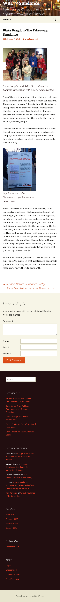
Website (7, 353)
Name (6, 341)
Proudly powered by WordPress (30, 596)
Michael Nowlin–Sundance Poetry (24, 284)
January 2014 (11, 528)
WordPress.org (12, 579)
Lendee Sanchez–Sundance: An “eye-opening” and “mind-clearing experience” (20, 485)
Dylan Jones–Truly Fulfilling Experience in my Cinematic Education (18, 409)
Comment (9, 321)
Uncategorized (31, 39)
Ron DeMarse (11, 493)
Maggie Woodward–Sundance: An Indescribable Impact (20, 456)
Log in (8, 565)
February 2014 (12, 523)
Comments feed (13, 574)
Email (6, 347)
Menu (6, 19)
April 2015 (10, 514)
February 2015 (12, 519)
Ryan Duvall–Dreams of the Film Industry (32, 288)
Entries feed (11, 570)
